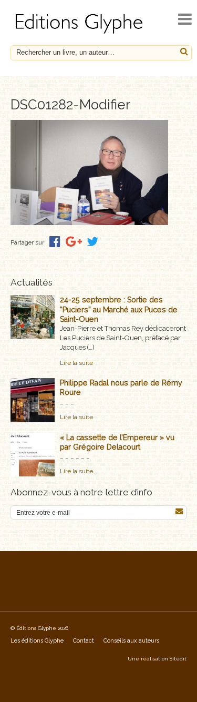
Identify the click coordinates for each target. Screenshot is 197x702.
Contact (83, 640)
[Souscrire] (179, 511)
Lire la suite (76, 363)
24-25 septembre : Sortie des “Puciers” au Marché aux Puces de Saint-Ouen (119, 309)
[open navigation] (185, 19)
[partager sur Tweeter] (92, 241)
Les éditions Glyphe (37, 640)
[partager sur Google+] (74, 241)
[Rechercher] (184, 52)
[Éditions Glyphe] (80, 33)
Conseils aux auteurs (131, 640)
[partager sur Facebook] (54, 241)
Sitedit (178, 659)
